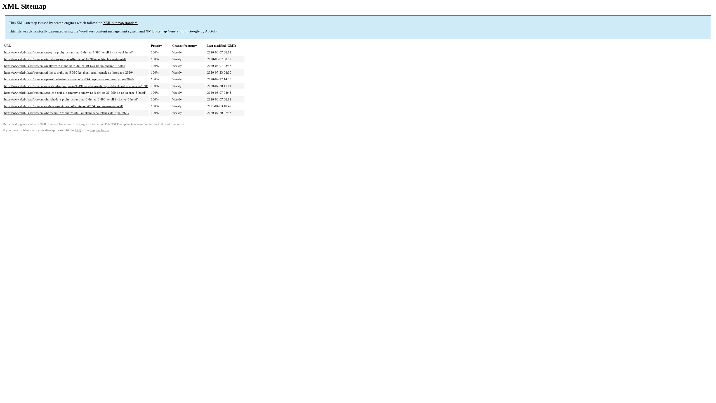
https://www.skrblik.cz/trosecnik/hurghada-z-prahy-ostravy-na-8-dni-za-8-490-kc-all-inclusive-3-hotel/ (71, 99)
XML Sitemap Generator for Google (173, 31)
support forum (99, 130)
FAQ (78, 130)
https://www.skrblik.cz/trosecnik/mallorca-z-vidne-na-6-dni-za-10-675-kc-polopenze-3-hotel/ (64, 65)
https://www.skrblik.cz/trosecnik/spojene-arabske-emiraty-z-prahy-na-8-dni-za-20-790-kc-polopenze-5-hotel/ (75, 92)
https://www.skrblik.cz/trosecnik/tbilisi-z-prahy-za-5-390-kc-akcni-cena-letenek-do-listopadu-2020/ (68, 72)
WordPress (87, 31)
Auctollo (211, 31)
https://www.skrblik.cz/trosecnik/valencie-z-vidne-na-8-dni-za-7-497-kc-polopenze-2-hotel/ (63, 106)
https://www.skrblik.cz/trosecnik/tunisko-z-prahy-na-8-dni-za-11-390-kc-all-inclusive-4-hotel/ (65, 59)
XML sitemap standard (120, 23)
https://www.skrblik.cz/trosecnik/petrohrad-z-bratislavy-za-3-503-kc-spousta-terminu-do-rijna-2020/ (69, 79)
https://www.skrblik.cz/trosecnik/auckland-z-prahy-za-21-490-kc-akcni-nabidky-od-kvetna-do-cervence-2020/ (76, 86)
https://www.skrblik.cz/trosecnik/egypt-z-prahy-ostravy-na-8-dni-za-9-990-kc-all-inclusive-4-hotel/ (68, 52)
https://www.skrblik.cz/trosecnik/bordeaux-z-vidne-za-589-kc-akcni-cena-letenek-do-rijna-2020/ (66, 112)
